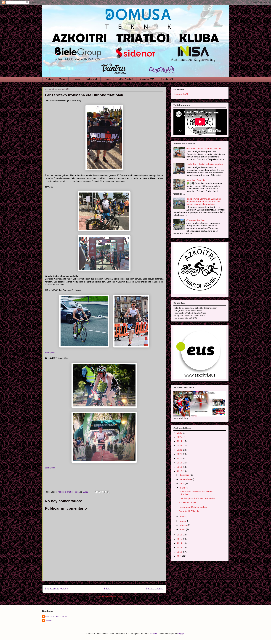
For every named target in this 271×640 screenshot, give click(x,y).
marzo (183, 521)
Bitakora (49, 79)
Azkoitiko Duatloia (188, 502)
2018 (180, 467)
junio (182, 483)
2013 (180, 547)
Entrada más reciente (57, 588)
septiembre (185, 479)
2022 (180, 450)
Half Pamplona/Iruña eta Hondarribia (197, 498)
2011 (179, 556)
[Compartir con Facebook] (105, 492)
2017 (180, 471)
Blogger (180, 633)
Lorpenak (76, 79)
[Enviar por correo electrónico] (96, 492)
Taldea (62, 79)
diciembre (185, 475)
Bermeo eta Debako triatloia (193, 507)
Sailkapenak (91, 79)
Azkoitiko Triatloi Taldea (56, 616)
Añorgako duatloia (195, 220)
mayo (183, 487)
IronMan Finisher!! (125, 79)
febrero (183, 525)
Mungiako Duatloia (195, 180)
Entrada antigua (154, 588)
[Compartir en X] (102, 492)
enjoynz (153, 633)
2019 (180, 462)
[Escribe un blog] (99, 492)
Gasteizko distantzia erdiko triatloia (203, 148)
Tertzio (48, 620)
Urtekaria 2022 (180, 94)
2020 (180, 458)
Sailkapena (50, 468)
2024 (180, 441)
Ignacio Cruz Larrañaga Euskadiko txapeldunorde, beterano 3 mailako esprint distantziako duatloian (203, 201)
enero (183, 529)
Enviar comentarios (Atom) (111, 597)
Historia (107, 79)
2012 (180, 552)
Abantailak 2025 (147, 79)
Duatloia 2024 (166, 79)
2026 (180, 433)
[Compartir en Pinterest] (108, 492)
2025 (180, 437)
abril (182, 516)
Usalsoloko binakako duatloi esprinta (204, 164)
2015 (180, 539)
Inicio (107, 588)
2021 (180, 454)
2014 (180, 543)
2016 (180, 534)
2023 (180, 445)
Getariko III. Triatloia (189, 511)
